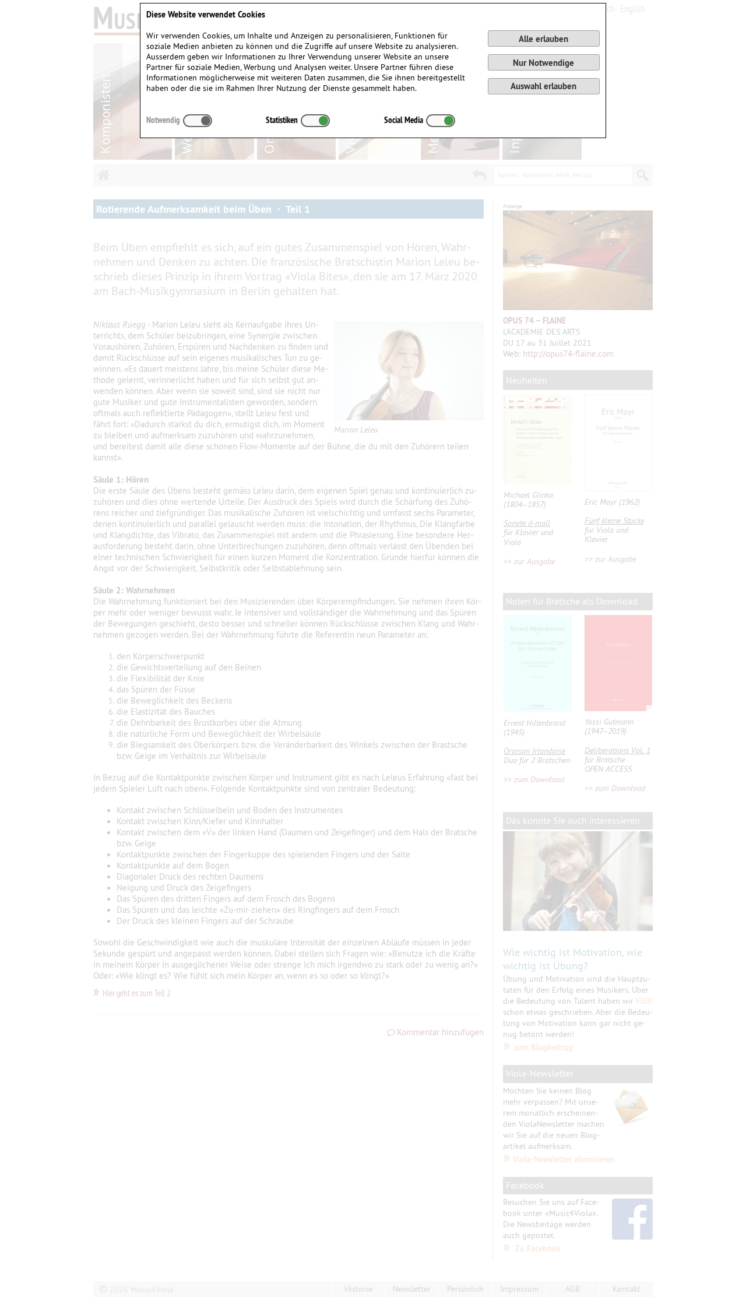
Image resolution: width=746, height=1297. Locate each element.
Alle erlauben (543, 38)
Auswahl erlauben (543, 86)
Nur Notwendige (543, 62)
